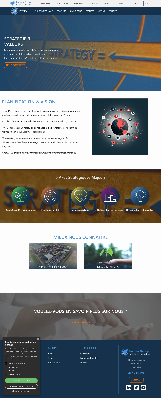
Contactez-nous (80, 322)
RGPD (83, 362)
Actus (51, 353)
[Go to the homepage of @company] (22, 11)
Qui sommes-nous (44, 11)
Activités (93, 3)
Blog (50, 357)
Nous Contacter (15, 65)
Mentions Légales (89, 357)
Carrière (90, 11)
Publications (54, 362)
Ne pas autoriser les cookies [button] (21, 386)
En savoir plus (16, 359)
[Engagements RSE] (108, 256)
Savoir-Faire (76, 11)
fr (146, 3)
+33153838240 (136, 373)
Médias (101, 11)
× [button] (38, 339)
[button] (21, 391)
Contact (135, 3)
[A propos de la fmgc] (53, 256)
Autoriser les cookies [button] (21, 380)
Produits (61, 11)
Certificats (85, 353)
